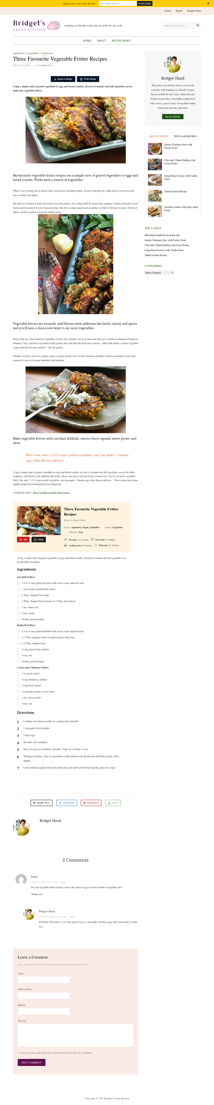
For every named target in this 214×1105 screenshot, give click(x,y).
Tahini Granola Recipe (175, 191)
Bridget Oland (50, 820)
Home (168, 10)
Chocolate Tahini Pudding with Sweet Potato (179, 161)
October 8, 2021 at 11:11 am (44, 881)
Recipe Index (194, 10)
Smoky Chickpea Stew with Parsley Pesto (178, 146)
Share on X (43, 802)
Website (22, 1005)
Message (22, 1020)
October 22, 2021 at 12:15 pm (52, 916)
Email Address (25, 989)
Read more (172, 116)
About (179, 10)
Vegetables (33, 53)
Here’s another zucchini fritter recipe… (52, 492)
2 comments (44, 65)
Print (115, 802)
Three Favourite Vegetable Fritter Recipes (60, 58)
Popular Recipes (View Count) (187, 136)
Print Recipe (90, 78)
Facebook (68, 802)
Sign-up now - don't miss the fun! (79, 3)
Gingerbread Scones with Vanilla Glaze (180, 177)
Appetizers (19, 53)
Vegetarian (47, 53)
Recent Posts (159, 136)
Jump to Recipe (64, 78)
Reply (63, 881)
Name (21, 973)
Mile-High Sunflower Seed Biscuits (162, 235)
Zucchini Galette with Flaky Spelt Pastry (181, 208)
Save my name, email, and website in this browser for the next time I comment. (56, 1052)
